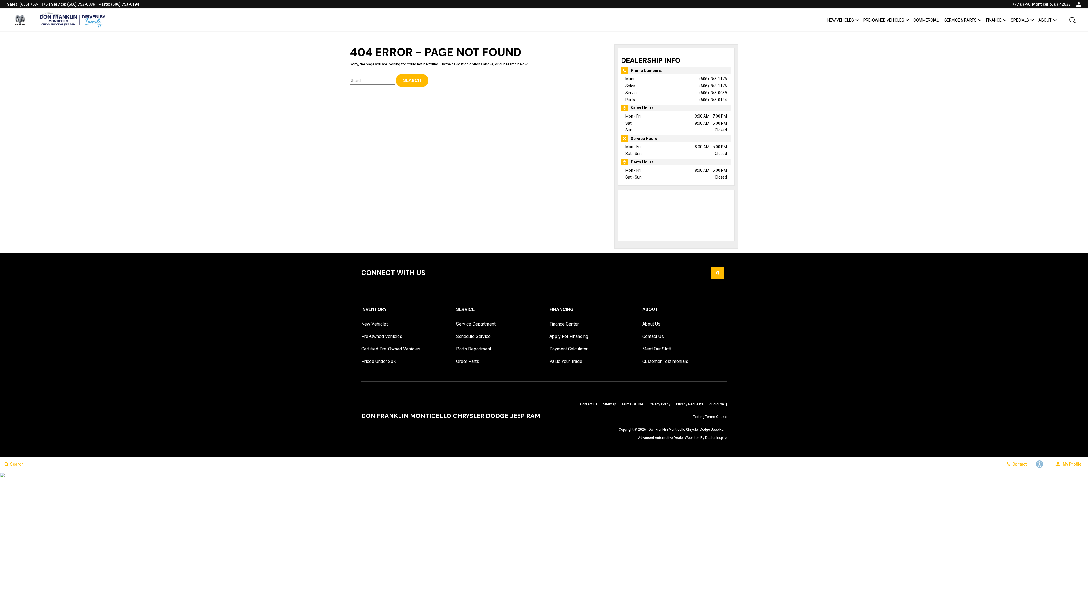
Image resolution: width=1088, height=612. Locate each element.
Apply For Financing (568, 336)
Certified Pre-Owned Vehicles (390, 349)
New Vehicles (840, 20)
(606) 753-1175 (713, 78)
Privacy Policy (659, 404)
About (1045, 20)
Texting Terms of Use (710, 417)
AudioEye (716, 404)
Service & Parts (960, 20)
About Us (651, 324)
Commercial (926, 20)
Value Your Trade (565, 361)
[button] (1072, 20)
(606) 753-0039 (713, 92)
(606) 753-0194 (713, 99)
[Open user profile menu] (1079, 4)
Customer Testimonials (665, 361)
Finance (994, 20)
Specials (1020, 20)
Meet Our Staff (657, 349)
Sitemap (609, 404)
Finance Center (564, 324)
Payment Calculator (568, 349)
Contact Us (653, 336)
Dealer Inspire (716, 438)
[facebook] (717, 273)
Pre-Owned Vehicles (883, 20)
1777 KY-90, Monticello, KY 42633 (1040, 4)
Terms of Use (632, 404)
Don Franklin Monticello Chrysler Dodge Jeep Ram (688, 430)
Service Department (476, 324)
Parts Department (473, 349)
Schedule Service (473, 336)
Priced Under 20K (378, 361)
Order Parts (467, 361)
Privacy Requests (690, 404)
